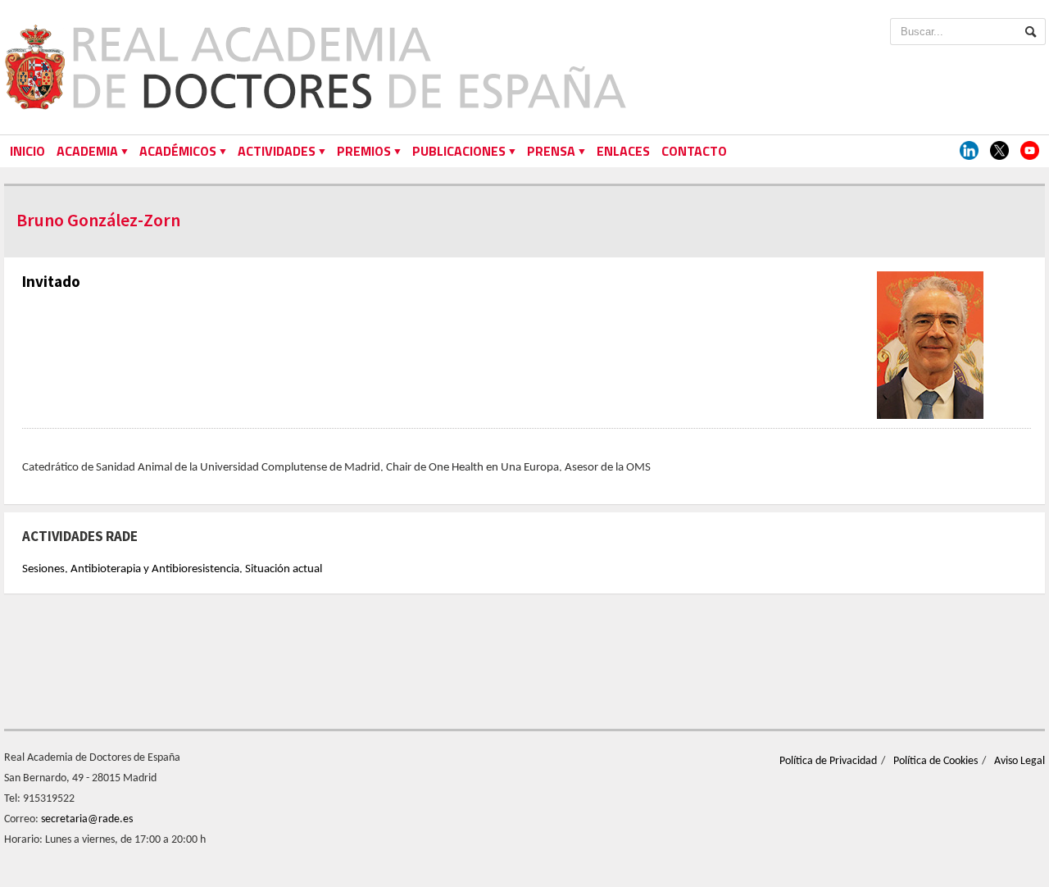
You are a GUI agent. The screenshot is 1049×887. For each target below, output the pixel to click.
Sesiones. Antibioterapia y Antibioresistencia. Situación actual (172, 569)
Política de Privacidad (828, 761)
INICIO (27, 151)
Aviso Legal (1019, 761)
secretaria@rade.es (87, 819)
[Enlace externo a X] (999, 151)
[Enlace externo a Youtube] (1030, 151)
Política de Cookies (935, 761)
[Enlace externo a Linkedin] (969, 151)
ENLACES (623, 151)
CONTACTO (694, 151)
